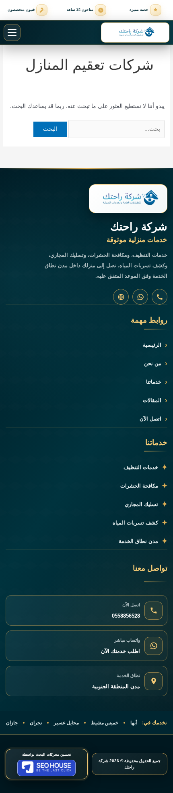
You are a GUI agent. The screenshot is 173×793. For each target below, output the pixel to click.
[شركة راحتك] (128, 198)
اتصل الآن (153, 419)
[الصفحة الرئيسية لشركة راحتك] (135, 32)
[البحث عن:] (116, 129)
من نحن (155, 363)
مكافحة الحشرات (143, 486)
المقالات (155, 400)
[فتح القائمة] (12, 32)
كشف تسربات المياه (140, 523)
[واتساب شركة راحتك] (140, 297)
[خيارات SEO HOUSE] (46, 768)
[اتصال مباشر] (159, 297)
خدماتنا (156, 382)
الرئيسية (155, 345)
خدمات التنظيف (145, 467)
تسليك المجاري (146, 504)
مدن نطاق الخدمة (143, 541)
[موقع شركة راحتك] (121, 297)
